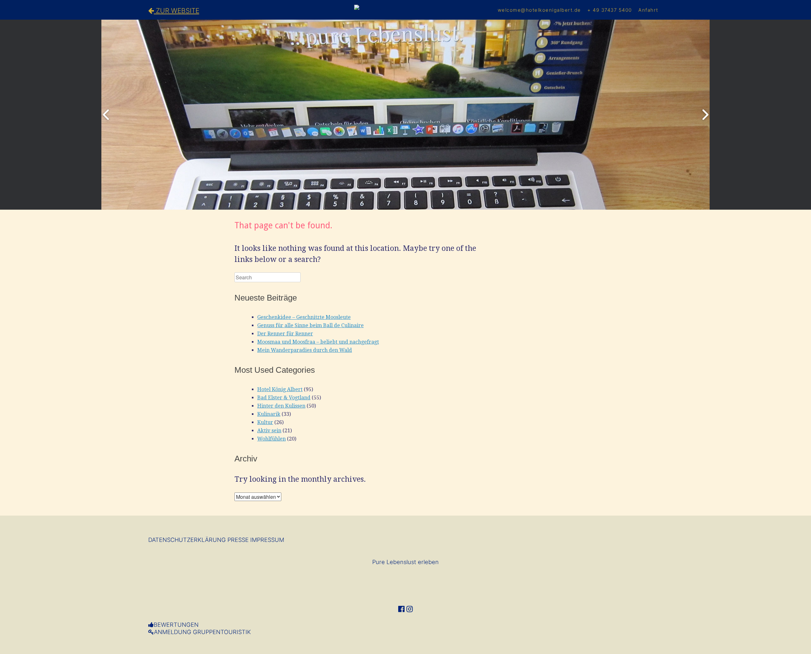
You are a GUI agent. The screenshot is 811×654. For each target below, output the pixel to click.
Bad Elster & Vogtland (283, 398)
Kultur (265, 422)
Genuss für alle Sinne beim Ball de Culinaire (310, 325)
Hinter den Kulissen (281, 406)
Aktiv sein (269, 431)
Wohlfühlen (271, 439)
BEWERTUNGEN (176, 624)
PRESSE (238, 539)
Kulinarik (268, 414)
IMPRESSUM (267, 539)
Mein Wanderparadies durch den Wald (304, 350)
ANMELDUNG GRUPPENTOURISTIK (202, 631)
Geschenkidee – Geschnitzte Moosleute (304, 317)
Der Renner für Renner (285, 334)
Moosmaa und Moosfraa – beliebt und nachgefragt (318, 342)
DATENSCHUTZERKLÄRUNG (187, 539)
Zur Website (176, 11)
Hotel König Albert (280, 389)
